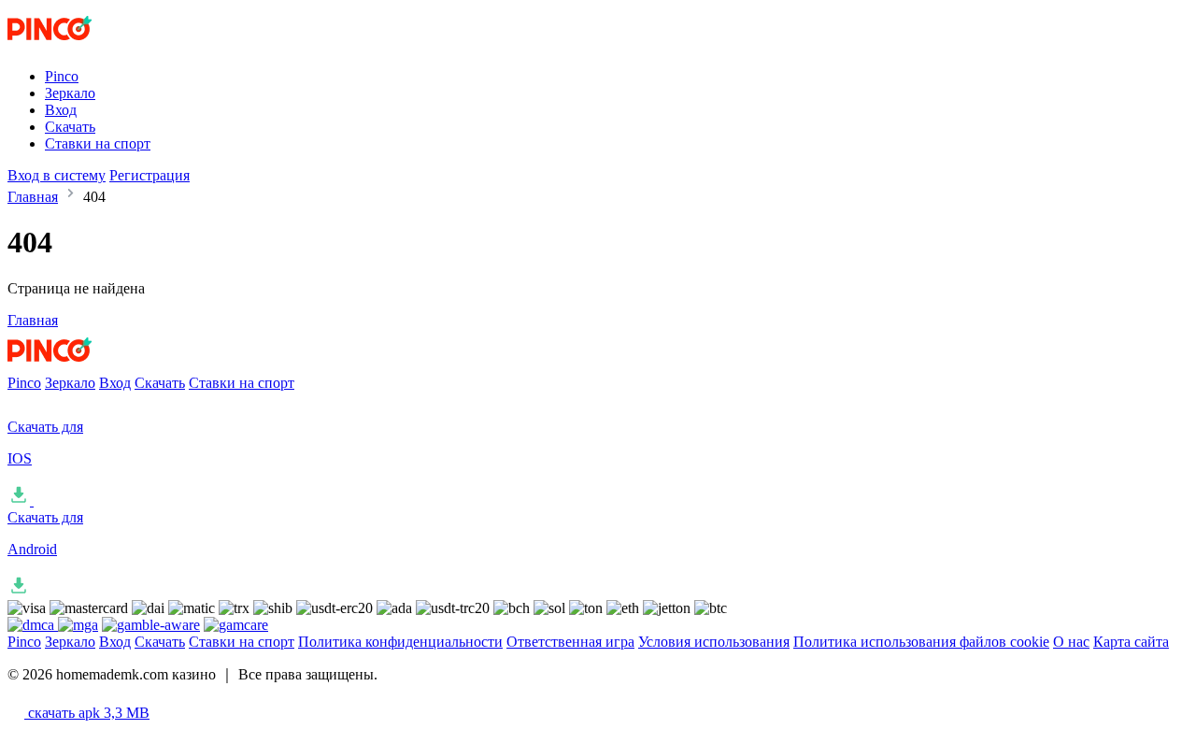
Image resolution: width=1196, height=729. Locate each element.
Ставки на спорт (97, 143)
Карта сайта (1131, 642)
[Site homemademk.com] (85, 44)
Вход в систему (56, 175)
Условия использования (714, 642)
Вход (61, 110)
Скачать (70, 127)
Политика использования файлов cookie (921, 642)
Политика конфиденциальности (400, 642)
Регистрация (149, 175)
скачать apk (87, 713)
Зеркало (70, 93)
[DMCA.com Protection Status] (32, 625)
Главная (32, 197)
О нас (1071, 642)
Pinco (61, 76)
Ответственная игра (570, 642)
